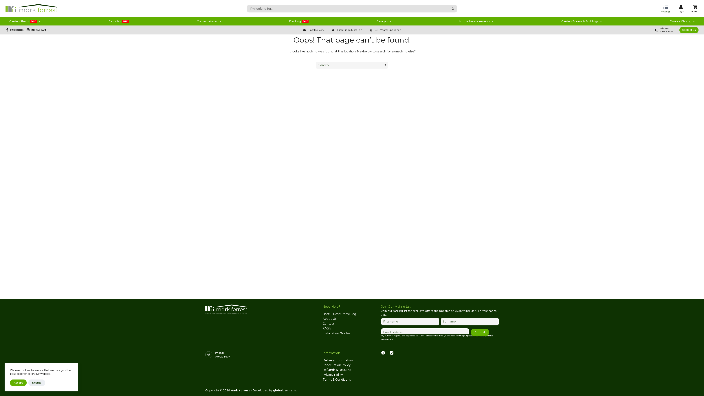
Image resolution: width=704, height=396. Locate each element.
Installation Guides (336, 333)
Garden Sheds (22, 21)
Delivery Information (338, 360)
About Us (329, 318)
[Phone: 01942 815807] (656, 30)
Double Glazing (680, 21)
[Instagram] (391, 353)
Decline (36, 382)
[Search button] (453, 8)
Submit (480, 332)
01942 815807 (668, 31)
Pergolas (118, 21)
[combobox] (348, 8)
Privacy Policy (333, 375)
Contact (328, 323)
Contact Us (689, 29)
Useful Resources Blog (339, 314)
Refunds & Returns (337, 370)
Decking (298, 21)
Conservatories (207, 21)
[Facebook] (383, 353)
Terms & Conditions (337, 379)
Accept (18, 382)
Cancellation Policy (337, 365)
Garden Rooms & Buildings (579, 21)
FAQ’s (327, 328)
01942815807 (222, 356)
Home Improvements (474, 21)
